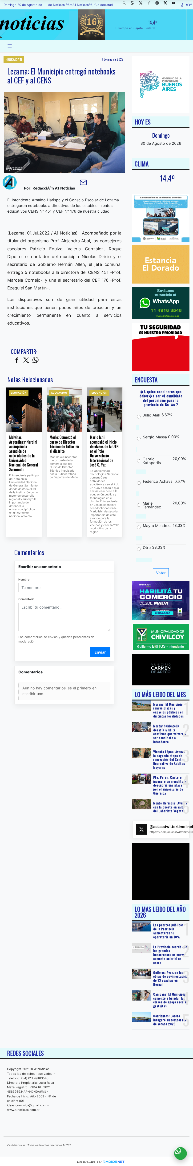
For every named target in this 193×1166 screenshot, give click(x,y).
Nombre (23, 579)
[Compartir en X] (26, 360)
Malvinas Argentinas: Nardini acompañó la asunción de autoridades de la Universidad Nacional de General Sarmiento (23, 453)
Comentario (26, 599)
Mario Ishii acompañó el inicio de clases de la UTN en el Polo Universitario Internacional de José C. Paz (104, 451)
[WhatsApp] (134, 5)
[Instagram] (159, 5)
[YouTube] (175, 5)
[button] (126, 5)
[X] (142, 5)
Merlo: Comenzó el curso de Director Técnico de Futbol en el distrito (64, 444)
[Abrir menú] (10, 46)
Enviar (100, 652)
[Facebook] (151, 5)
